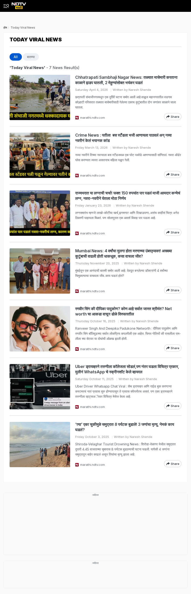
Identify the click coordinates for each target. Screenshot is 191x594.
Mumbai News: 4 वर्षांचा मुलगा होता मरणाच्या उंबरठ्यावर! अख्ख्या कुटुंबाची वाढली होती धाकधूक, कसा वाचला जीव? (123, 254)
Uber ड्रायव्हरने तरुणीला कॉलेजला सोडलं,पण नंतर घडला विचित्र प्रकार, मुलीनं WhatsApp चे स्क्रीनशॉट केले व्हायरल (127, 369)
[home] (19, 4)
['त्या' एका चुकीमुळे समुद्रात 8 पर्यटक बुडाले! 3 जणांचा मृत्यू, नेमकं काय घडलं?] (40, 444)
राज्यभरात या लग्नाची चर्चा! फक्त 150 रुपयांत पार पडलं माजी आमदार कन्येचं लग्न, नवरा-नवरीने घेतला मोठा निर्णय (127, 196)
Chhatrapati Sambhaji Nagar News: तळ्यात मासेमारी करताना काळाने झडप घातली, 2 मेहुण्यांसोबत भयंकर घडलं (126, 80)
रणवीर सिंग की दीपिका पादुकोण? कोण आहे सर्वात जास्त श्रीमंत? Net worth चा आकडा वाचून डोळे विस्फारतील (123, 311)
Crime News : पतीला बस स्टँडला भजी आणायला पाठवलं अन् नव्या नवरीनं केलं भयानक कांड (123, 138)
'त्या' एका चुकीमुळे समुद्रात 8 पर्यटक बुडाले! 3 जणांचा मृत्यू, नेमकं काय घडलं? (124, 427)
